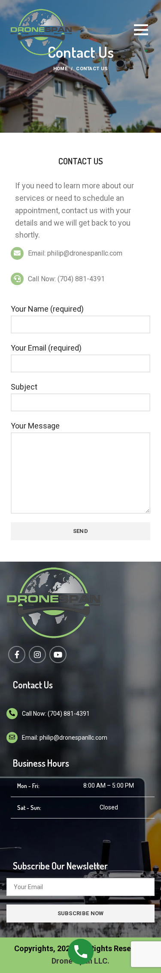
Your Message (35, 425)
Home (60, 68)
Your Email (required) (46, 347)
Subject (24, 386)
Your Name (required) (47, 308)
